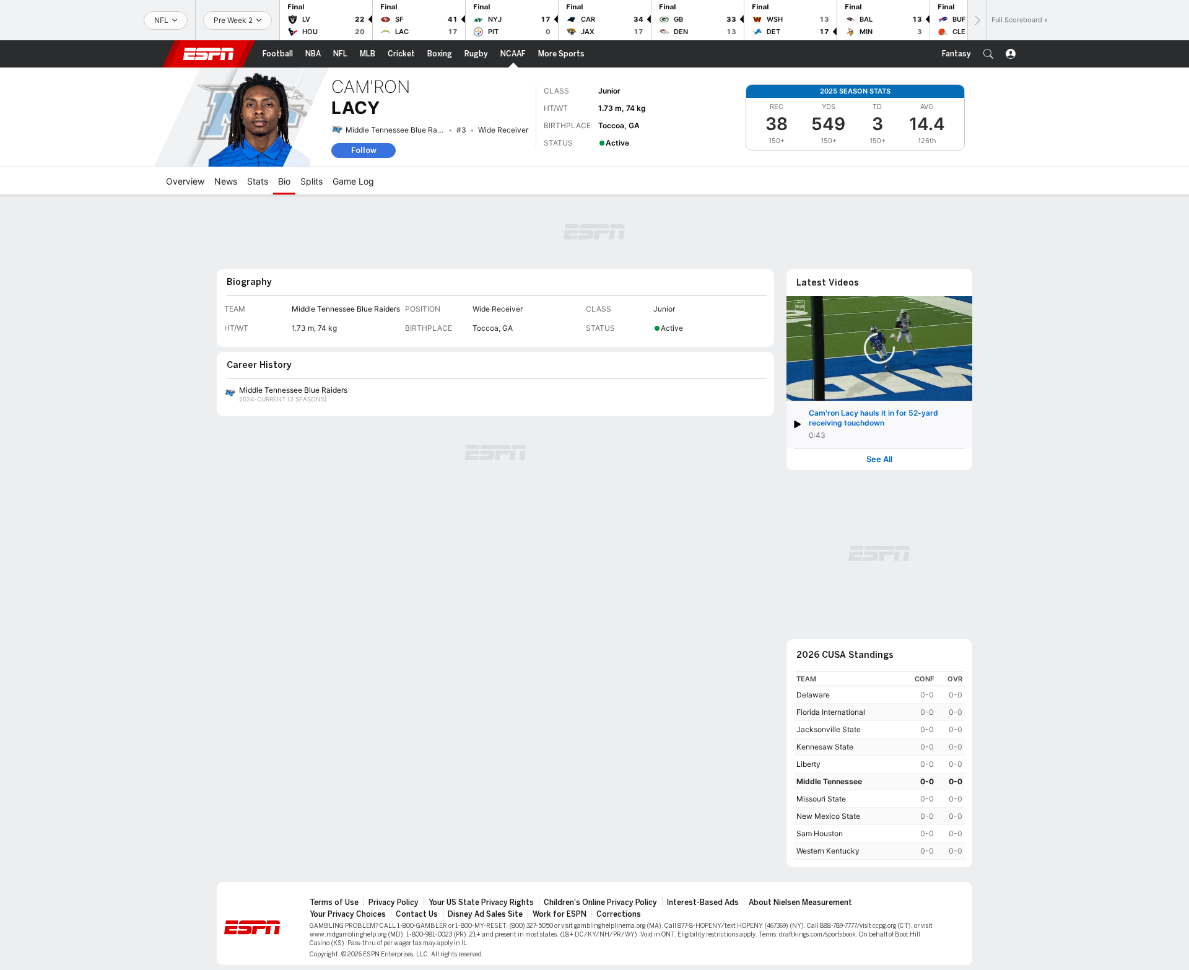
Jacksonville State (828, 729)
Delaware (813, 694)
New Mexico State (828, 816)
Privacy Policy (393, 902)
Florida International (830, 712)
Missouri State (821, 798)
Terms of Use (334, 902)
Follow (364, 150)
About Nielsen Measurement (800, 902)
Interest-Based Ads (703, 902)
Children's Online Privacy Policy (600, 902)
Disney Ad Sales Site (485, 914)
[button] (988, 54)
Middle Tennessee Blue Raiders (400, 129)
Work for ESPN (559, 914)
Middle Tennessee (829, 781)
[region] (879, 765)
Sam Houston (819, 833)
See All (879, 459)
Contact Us (417, 914)
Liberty (808, 764)
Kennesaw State (824, 746)
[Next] (976, 20)
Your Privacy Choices (348, 914)
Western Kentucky (828, 850)
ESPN (208, 54)
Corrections (618, 914)
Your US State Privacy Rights (481, 902)
